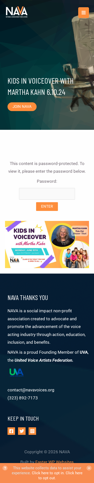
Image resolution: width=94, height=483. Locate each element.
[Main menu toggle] (83, 12)
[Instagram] (32, 431)
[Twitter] (22, 431)
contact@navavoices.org (31, 389)
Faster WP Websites (54, 462)
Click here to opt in (48, 473)
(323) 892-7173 (23, 397)
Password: (47, 181)
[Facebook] (11, 431)
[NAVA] (17, 12)
